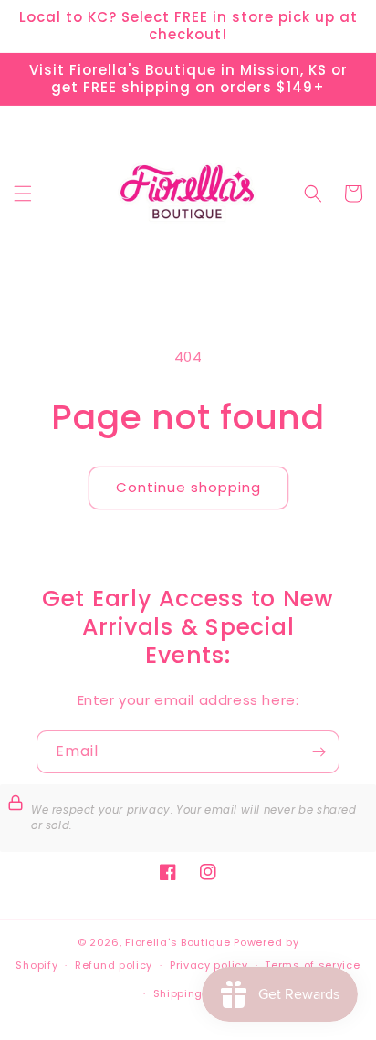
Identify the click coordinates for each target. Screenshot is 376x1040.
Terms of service (312, 965)
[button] (23, 193)
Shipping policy (197, 993)
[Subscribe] (318, 751)
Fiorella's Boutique (177, 942)
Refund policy (113, 965)
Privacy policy (209, 965)
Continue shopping (188, 487)
